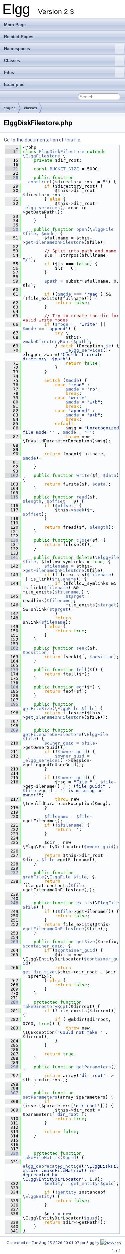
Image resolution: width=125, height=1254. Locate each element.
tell (81, 669)
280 (11, 1002)
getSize (85, 941)
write (83, 475)
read (81, 496)
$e (108, 345)
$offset (56, 501)
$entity (53, 1183)
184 (11, 686)
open (81, 229)
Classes (12, 60)
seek (79, 509)
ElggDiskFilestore (61, 151)
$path (51, 281)
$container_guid (43, 945)
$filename (56, 566)
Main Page (15, 24)
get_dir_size (39, 971)
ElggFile (103, 229)
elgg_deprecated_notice (52, 1166)
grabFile (33, 876)
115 (11, 496)
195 (11, 704)
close (83, 540)
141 (11, 557)
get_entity (84, 1183)
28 (11, 177)
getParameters (93, 1066)
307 (11, 1092)
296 (11, 1066)
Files (9, 72)
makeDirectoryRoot (48, 341)
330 (11, 1153)
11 (11, 151)
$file (29, 233)
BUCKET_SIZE (64, 168)
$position (35, 652)
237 (11, 872)
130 (11, 540)
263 (11, 941)
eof (80, 686)
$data (109, 475)
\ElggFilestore (41, 155)
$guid (69, 1157)
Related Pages (18, 36)
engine (10, 108)
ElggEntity (38, 1196)
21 (11, 168)
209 (11, 730)
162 (11, 648)
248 (11, 902)
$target (75, 596)
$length (32, 501)
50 (11, 229)
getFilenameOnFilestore (54, 242)
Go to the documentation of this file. (42, 139)
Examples (14, 84)
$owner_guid (59, 743)
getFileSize (37, 708)
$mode (48, 233)
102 (11, 475)
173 (11, 669)
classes (30, 108)
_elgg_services (41, 207)
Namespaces (17, 48)
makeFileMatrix (41, 1157)
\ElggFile (107, 557)
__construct (37, 181)
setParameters (40, 1097)
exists (84, 902)
